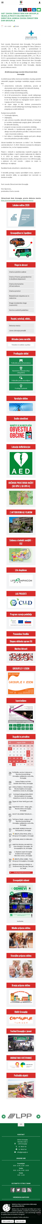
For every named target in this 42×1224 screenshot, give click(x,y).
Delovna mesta (14, 326)
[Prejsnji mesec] (10, 742)
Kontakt (21, 1134)
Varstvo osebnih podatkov (18, 310)
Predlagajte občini (21, 353)
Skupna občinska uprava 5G (21, 641)
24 (10, 761)
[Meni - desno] (39, 2)
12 (31, 729)
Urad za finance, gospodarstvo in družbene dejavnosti (20, 278)
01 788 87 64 (22, 1149)
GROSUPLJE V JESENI (21, 668)
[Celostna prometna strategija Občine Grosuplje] (19, 1116)
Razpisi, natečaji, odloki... (21, 318)
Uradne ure (21, 1158)
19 (17, 758)
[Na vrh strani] (21, 1124)
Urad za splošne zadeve (17, 272)
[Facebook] (12, 1192)
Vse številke (20, 921)
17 (10, 758)
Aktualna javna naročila (21, 339)
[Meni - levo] (2, 2)
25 (14, 761)
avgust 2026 (21, 742)
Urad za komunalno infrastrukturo (16, 285)
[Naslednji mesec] (32, 742)
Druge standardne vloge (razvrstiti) (18, 304)
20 (21, 758)
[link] (20, 9)
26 (17, 761)
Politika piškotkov (23, 1217)
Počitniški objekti (21, 1075)
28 (24, 761)
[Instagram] (23, 1192)
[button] (4, 1117)
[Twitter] (18, 1192)
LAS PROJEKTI (21, 593)
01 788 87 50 (22, 1147)
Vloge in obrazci (20, 264)
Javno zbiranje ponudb (17, 330)
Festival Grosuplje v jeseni (20, 1031)
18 (14, 758)
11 (27, 729)
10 (23, 729)
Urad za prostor (15, 291)
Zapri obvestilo (20, 1221)
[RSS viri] (29, 1192)
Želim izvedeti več (8, 1221)
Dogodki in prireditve (21, 736)
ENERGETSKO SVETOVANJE (21, 1057)
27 (10, 749)
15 (28, 755)
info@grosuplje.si (22, 1152)
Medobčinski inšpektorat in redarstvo (19, 297)
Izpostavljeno (21, 700)
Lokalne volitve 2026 (21, 205)
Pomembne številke (21, 633)
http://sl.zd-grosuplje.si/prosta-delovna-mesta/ (17, 200)
